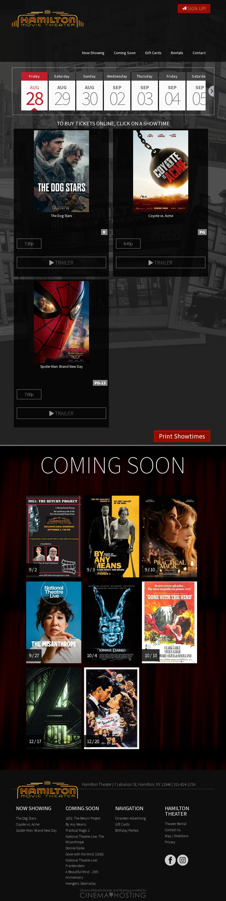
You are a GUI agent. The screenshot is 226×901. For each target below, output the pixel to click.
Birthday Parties (126, 830)
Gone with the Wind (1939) (85, 854)
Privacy (170, 841)
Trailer (63, 262)
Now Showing (93, 52)
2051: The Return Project (83, 818)
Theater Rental (175, 823)
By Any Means (76, 824)
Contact (199, 52)
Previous (12, 91)
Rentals (177, 52)
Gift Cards (153, 52)
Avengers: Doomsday (81, 883)
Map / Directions (176, 835)
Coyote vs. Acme (27, 824)
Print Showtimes (182, 436)
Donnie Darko (75, 847)
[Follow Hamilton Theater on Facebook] (170, 860)
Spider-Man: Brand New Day (36, 830)
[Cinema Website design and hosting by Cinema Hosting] (113, 893)
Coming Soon (125, 52)
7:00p (29, 394)
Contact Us (173, 829)
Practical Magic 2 (78, 830)
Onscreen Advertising (130, 818)
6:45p (128, 243)
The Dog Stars (26, 818)
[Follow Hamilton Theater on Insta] (182, 860)
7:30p (29, 243)
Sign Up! (196, 8)
